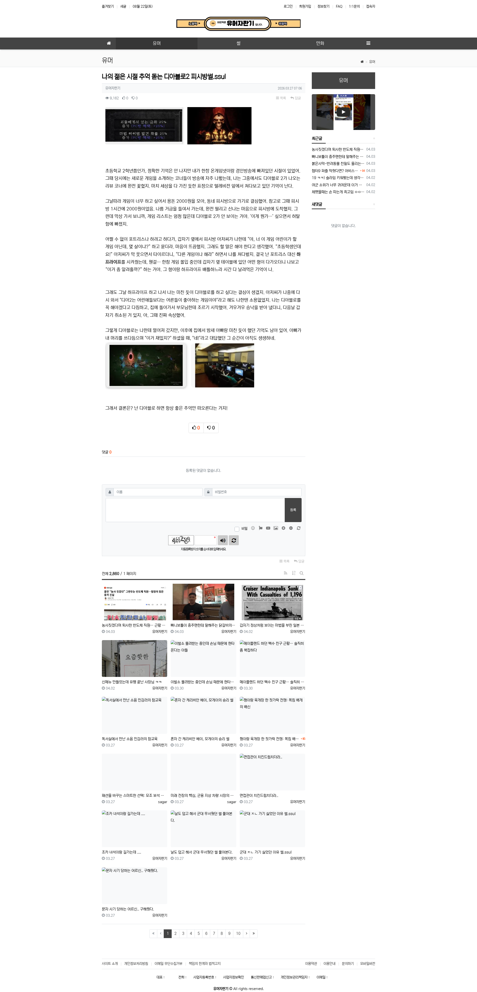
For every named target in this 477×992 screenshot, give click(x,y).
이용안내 (329, 964)
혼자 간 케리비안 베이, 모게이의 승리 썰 (200, 739)
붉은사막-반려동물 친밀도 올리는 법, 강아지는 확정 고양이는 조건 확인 (338, 164)
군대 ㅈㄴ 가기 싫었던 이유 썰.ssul (266, 852)
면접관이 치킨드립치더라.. (259, 795)
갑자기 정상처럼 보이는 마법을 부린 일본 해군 (272, 625)
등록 (293, 510)
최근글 (317, 138)
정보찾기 (323, 6)
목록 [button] (282, 98)
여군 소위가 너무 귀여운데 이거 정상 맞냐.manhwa (338, 185)
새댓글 (317, 204)
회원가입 (305, 6)
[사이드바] (368, 43)
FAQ (339, 6)
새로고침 (234, 540)
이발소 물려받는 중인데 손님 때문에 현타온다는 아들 (203, 682)
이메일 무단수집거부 (168, 964)
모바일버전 (367, 964)
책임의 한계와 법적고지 (205, 964)
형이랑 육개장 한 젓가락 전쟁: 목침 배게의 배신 (269, 739)
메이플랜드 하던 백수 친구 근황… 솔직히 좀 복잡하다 (272, 682)
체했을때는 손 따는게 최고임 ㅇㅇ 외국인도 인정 (338, 192)
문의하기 (348, 964)
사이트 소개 (110, 964)
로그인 (288, 6)
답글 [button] (297, 98)
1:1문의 (354, 6)
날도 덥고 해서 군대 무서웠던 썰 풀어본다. (202, 852)
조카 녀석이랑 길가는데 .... (121, 852)
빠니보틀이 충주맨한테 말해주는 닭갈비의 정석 (203, 625)
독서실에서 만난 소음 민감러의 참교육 (130, 739)
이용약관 (311, 964)
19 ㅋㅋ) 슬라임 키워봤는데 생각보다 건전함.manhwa (338, 178)
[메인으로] (109, 43)
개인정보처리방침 (136, 964)
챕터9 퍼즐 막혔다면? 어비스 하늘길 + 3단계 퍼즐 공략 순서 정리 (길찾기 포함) (335, 171)
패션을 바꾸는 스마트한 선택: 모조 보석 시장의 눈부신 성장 (134, 795)
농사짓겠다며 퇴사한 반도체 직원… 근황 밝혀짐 (134, 625)
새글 (123, 6)
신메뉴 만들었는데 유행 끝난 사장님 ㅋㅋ (132, 682)
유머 (372, 62)
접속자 (370, 6)
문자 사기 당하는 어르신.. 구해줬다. (128, 909)
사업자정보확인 (233, 977)
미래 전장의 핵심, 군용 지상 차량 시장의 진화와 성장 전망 (203, 795)
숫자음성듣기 (223, 540)
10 (238, 933)
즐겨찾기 (108, 6)
